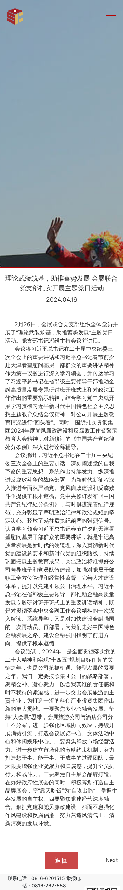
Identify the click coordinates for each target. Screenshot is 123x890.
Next (112, 860)
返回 (61, 860)
